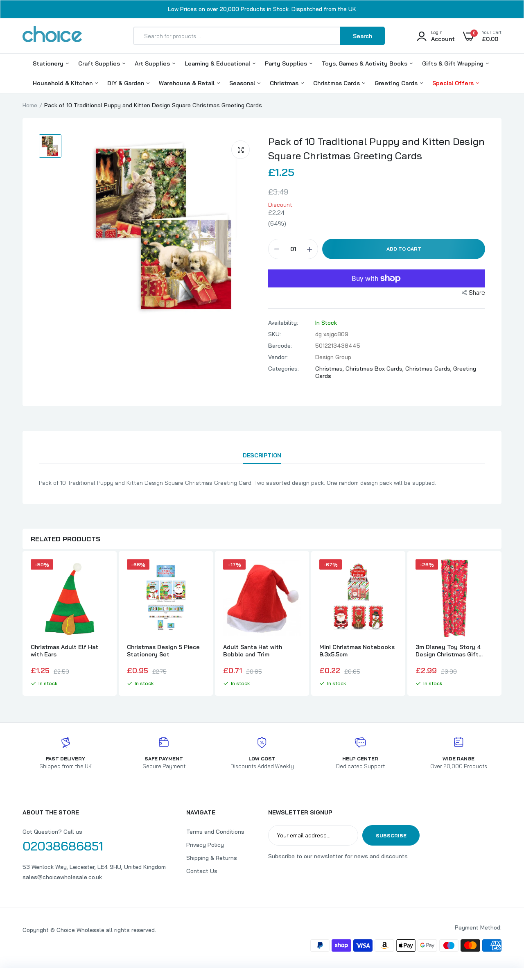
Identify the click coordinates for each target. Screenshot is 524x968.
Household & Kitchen (63, 83)
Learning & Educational (218, 63)
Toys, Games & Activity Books (365, 63)
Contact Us (201, 871)
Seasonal (243, 83)
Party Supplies (287, 63)
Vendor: (278, 357)
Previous (22, 624)
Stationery (49, 63)
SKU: (274, 334)
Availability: (283, 322)
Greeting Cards (397, 83)
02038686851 (63, 846)
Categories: (283, 368)
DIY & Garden (126, 83)
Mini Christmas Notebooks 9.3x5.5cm (357, 650)
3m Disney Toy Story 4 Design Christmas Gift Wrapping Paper (448, 650)
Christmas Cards (337, 83)
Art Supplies (153, 63)
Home (30, 105)
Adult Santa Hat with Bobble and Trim (252, 650)
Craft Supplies (100, 63)
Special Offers (453, 83)
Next (501, 624)
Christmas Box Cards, (375, 368)
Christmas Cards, (429, 368)
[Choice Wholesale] (52, 35)
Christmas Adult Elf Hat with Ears (64, 650)
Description (262, 455)
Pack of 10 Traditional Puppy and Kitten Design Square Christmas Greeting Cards (376, 148)
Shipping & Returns (211, 858)
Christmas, (330, 368)
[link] (101, 572)
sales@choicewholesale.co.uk (62, 877)
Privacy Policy (205, 844)
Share (477, 292)
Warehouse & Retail (187, 83)
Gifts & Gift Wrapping (453, 63)
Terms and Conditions (215, 831)
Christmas (285, 83)
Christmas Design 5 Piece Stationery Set (163, 650)
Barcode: (280, 345)
